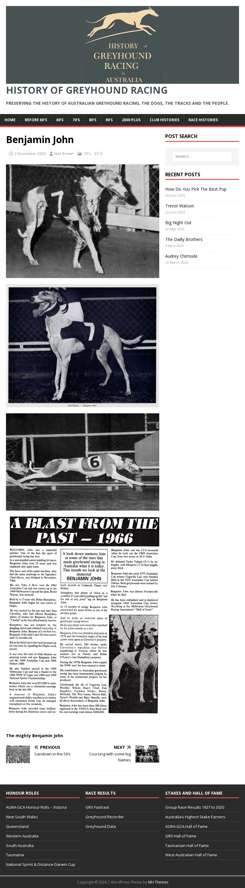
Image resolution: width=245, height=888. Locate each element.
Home (10, 119)
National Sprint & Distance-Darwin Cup (40, 864)
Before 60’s (36, 119)
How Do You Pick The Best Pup (195, 189)
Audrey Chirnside (181, 256)
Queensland (17, 826)
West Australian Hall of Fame (191, 854)
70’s (76, 119)
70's (87, 153)
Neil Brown (64, 153)
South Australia (20, 845)
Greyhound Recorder (104, 816)
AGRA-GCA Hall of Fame (186, 826)
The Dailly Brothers (184, 239)
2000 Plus (131, 119)
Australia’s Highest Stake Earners (195, 816)
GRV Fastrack (97, 807)
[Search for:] (202, 156)
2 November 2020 (30, 153)
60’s (59, 119)
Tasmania (15, 854)
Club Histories (164, 119)
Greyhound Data (100, 826)
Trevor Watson (179, 206)
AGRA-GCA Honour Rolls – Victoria (36, 807)
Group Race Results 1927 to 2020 (194, 807)
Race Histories (203, 119)
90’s (109, 119)
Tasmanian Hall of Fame (187, 845)
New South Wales (22, 816)
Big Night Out (178, 222)
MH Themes (158, 882)
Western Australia (22, 836)
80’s (92, 119)
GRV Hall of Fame (180, 836)
